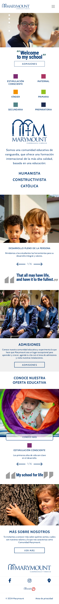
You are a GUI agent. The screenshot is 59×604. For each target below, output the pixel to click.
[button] (9, 15)
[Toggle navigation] (53, 6)
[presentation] (20, 264)
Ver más (29, 550)
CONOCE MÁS (29, 437)
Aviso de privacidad (44, 598)
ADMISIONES (29, 64)
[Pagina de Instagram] (29, 581)
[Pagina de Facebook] (9, 581)
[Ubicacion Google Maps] (49, 581)
